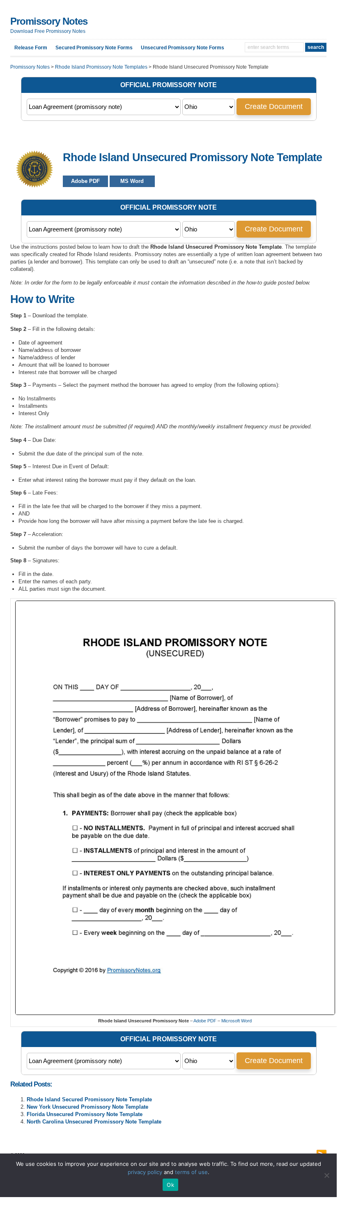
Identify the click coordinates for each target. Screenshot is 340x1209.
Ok (170, 1184)
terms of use (191, 1172)
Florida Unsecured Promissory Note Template (84, 1114)
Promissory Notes (48, 21)
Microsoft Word (236, 1020)
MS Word (132, 181)
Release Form (30, 48)
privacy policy (145, 1172)
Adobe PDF (85, 181)
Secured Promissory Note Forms (94, 48)
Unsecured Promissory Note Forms (182, 48)
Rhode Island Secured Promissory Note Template (89, 1099)
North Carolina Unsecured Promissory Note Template (94, 1122)
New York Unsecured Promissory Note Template (87, 1107)
